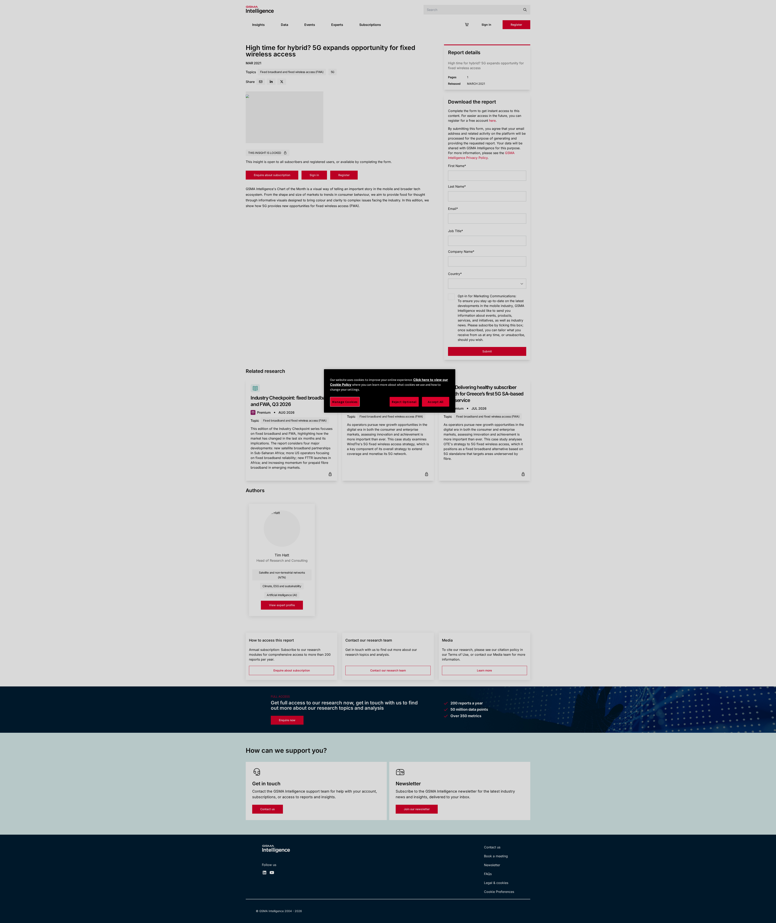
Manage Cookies (344, 402)
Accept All (435, 402)
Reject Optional (404, 402)
